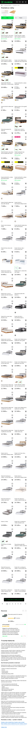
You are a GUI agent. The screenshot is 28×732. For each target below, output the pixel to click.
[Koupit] (12, 41)
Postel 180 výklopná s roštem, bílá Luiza (6, 499)
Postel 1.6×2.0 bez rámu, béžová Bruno (20, 454)
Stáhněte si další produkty (15, 599)
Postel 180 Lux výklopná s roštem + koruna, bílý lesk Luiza (20, 590)
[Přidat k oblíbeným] (12, 21)
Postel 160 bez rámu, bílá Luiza (6, 249)
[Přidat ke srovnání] (12, 23)
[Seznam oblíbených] (20, 2)
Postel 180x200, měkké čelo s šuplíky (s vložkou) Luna (6, 61)
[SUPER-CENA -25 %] (21, 73)
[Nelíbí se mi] (24, 636)
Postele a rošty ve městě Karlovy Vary (11, 723)
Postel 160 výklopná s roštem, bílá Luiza (19, 431)
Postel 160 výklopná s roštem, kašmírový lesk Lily (20, 499)
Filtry (7, 17)
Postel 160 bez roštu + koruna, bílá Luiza (19, 249)
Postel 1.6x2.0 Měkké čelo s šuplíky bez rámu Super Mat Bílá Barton (21, 61)
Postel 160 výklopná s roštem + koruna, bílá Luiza (7, 476)
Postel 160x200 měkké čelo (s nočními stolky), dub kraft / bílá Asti (7, 385)
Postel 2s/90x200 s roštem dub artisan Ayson (7, 178)
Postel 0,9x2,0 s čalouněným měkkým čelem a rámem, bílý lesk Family (21, 203)
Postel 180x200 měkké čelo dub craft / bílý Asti (21, 226)
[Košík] (25, 2)
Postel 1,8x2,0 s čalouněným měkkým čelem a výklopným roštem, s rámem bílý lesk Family (21, 476)
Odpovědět (4, 636)
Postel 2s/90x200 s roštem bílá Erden (20, 83)
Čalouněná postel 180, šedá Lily (20, 294)
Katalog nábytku (7, 5)
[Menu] (2, 2)
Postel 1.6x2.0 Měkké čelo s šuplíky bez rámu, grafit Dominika (21, 340)
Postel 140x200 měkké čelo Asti (7, 107)
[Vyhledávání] (17, 2)
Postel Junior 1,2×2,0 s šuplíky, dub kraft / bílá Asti (7, 294)
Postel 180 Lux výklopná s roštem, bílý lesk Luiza (6, 590)
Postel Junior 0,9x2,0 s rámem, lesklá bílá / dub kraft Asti (6, 271)
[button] (23, 611)
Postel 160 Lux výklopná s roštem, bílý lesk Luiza (20, 522)
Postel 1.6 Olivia (4, 521)
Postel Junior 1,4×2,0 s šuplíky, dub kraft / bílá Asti (7, 340)
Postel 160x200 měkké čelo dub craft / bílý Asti (7, 203)
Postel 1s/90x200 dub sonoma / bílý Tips (19, 153)
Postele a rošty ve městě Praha (7, 722)
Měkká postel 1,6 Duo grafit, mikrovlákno (21, 107)
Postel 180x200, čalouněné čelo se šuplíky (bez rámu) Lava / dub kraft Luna (7, 153)
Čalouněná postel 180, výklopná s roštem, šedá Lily (21, 545)
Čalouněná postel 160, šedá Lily (6, 130)
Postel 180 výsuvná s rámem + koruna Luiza (6, 568)
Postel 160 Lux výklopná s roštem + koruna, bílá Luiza (20, 568)
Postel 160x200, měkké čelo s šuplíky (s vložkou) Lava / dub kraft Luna (20, 36)
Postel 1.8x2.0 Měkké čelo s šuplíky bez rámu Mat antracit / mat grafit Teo (21, 408)
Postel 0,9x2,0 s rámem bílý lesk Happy (20, 271)
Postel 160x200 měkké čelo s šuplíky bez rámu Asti (7, 408)
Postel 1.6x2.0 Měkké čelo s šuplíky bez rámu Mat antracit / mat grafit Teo (21, 362)
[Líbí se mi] (21, 636)
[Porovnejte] (22, 2)
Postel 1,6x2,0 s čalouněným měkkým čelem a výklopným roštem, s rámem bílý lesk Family (7, 454)
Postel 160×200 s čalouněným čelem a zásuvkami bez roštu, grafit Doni (20, 317)
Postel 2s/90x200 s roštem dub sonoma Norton (20, 178)
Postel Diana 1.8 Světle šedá (6, 545)
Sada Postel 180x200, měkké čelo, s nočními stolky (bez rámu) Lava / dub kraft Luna (7, 83)
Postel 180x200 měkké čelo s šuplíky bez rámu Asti (7, 431)
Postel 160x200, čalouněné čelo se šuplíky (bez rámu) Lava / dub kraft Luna (7, 36)
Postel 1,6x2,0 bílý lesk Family (6, 226)
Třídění (20, 17)
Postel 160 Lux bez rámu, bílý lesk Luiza (6, 317)
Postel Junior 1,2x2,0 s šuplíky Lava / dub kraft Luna (20, 130)
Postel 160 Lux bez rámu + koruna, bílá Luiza (7, 362)
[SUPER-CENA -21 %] (7, 167)
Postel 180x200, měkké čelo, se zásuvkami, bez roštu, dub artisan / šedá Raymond (20, 385)
